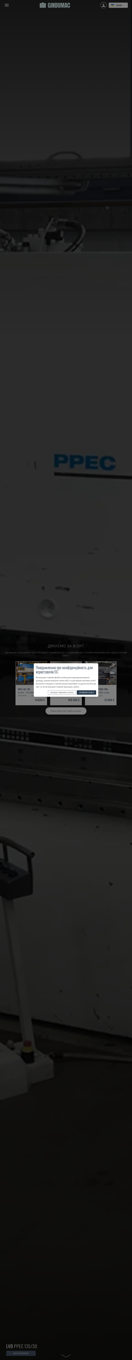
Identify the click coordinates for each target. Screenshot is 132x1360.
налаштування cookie (62, 692)
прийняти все (86, 692)
